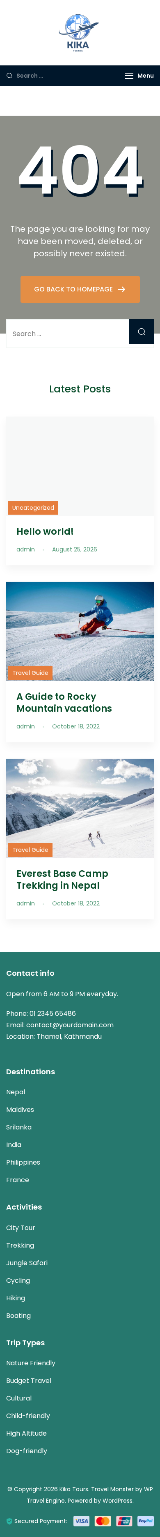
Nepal (15, 1092)
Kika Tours (73, 1489)
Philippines (23, 1162)
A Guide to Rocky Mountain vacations (64, 702)
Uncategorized (33, 508)
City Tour (20, 1227)
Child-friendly (28, 1415)
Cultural (19, 1398)
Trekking (20, 1245)
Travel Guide (30, 673)
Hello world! (45, 531)
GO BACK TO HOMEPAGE (74, 289)
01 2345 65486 (53, 1013)
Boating (18, 1315)
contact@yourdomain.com (70, 1025)
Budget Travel (28, 1380)
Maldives (20, 1109)
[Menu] (129, 76)
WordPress (118, 1501)
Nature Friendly (30, 1363)
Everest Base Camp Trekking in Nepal (62, 879)
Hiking (15, 1298)
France (17, 1180)
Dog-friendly (26, 1451)
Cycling (18, 1280)
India (13, 1144)
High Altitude (26, 1433)
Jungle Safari (27, 1263)
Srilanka (19, 1127)
